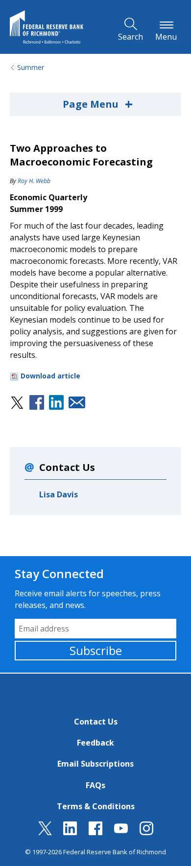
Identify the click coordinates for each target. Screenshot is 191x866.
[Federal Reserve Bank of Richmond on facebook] (95, 832)
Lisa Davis (58, 494)
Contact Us (96, 721)
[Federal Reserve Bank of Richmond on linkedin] (70, 832)
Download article (50, 375)
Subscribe (96, 650)
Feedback (95, 742)
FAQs (95, 785)
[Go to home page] (46, 27)
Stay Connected (59, 573)
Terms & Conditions (96, 806)
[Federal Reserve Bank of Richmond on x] (45, 832)
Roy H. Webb (34, 181)
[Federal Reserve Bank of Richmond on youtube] (121, 832)
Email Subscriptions (95, 763)
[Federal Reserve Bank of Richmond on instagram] (146, 832)
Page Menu (98, 103)
